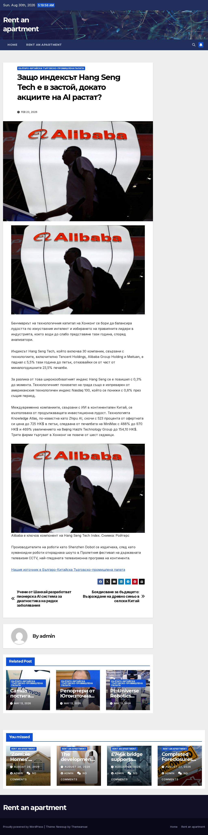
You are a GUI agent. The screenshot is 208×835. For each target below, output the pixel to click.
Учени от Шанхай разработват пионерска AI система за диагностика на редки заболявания (44, 598)
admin (47, 636)
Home (12, 45)
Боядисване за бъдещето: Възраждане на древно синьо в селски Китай (111, 596)
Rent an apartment (44, 45)
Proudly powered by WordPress (23, 826)
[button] (193, 45)
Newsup (61, 826)
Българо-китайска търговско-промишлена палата (51, 68)
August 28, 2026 (27, 766)
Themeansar (79, 826)
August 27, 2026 (178, 766)
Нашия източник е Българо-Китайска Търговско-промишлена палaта (68, 570)
